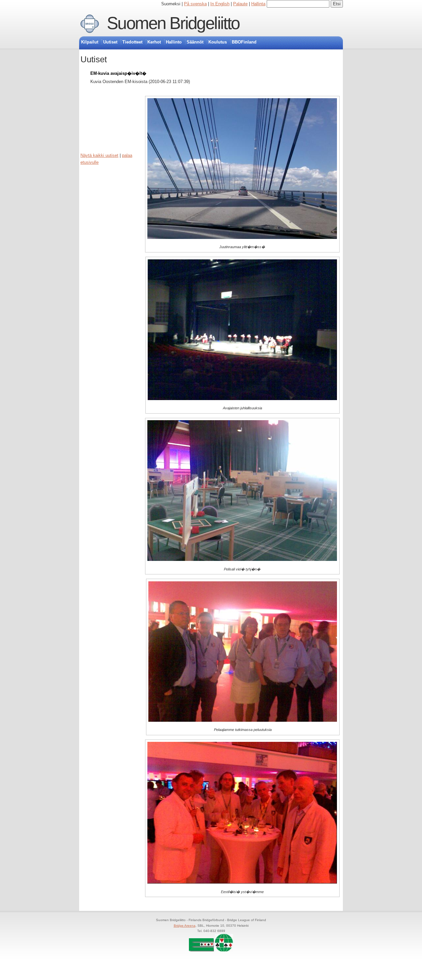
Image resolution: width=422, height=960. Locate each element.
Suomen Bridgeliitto (173, 23)
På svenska (195, 3)
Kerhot (154, 42)
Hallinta (258, 3)
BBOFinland (244, 42)
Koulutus (217, 42)
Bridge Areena (185, 925)
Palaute (240, 3)
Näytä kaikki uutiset (99, 155)
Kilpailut (89, 42)
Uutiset (110, 42)
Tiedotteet (132, 42)
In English (219, 3)
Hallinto (174, 42)
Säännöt (195, 42)
